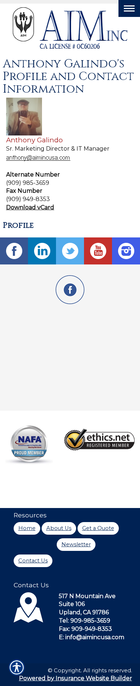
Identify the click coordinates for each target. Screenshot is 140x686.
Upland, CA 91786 (84, 612)
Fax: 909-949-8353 (85, 628)
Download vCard (30, 207)
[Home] (70, 28)
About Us (58, 528)
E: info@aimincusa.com (91, 637)
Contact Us (33, 560)
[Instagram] (126, 251)
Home (27, 528)
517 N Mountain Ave (87, 596)
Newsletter (76, 544)
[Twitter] (70, 251)
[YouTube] (98, 251)
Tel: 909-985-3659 (84, 620)
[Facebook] (14, 251)
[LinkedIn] (42, 251)
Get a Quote (98, 528)
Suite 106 (72, 604)
